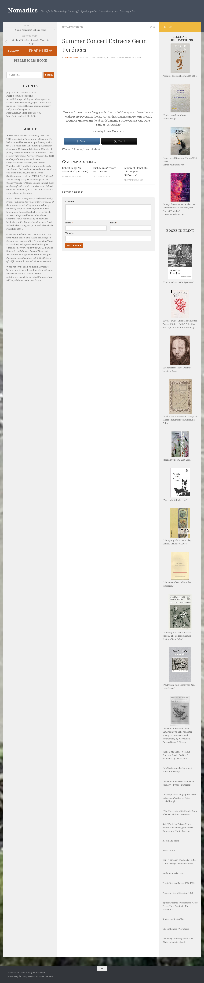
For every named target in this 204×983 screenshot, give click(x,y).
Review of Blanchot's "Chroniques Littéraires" (136, 172)
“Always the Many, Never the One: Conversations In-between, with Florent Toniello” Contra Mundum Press (179, 209)
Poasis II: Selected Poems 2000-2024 (180, 76)
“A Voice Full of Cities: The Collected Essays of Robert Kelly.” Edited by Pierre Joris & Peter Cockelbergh (180, 324)
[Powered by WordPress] (20, 976)
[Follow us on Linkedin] (46, 51)
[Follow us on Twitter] (36, 51)
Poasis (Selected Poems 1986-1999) (179, 883)
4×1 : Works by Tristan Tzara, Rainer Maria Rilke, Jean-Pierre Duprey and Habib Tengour (178, 827)
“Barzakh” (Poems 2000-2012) (177, 460)
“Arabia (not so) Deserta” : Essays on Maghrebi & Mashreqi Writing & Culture (180, 419)
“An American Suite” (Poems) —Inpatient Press (178, 369)
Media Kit (31, 116)
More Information (15, 116)
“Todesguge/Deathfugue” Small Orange (175, 117)
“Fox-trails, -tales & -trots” (175, 500)
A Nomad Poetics (171, 841)
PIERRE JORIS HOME (30, 60)
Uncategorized (72, 27)
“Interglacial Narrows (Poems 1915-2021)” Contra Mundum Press (180, 161)
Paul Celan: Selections (173, 873)
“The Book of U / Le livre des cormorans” (177, 584)
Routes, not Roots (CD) (173, 919)
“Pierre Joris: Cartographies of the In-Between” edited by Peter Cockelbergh (179, 798)
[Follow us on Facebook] (31, 51)
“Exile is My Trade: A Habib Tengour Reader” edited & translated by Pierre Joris (176, 755)
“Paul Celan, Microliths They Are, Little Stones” (179, 686)
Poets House (12, 113)
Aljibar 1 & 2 (169, 850)
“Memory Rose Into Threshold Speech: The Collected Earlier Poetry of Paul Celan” (177, 635)
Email (113, 223)
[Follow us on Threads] (51, 51)
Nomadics (22, 10)
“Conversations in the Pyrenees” (178, 282)
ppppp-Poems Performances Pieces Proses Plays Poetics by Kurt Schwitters (180, 906)
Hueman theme (46, 976)
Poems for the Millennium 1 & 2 (178, 893)
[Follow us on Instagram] (41, 51)
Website (69, 233)
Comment (71, 201)
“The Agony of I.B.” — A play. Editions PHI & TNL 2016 (177, 542)
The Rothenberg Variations (176, 929)
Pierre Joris (71, 58)
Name (69, 223)
